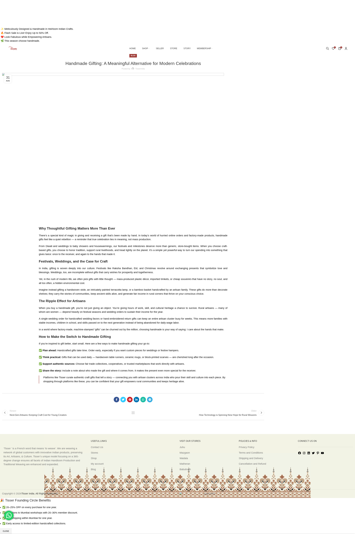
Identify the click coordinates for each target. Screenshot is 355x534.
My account (97, 463)
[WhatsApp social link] (143, 399)
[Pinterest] (318, 452)
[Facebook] (299, 452)
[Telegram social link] (150, 399)
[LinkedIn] (308, 452)
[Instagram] (304, 452)
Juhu (182, 447)
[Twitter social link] (123, 399)
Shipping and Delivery (251, 458)
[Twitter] (313, 452)
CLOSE (6, 531)
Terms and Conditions (251, 452)
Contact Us (97, 447)
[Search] (327, 48)
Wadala (184, 458)
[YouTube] (322, 452)
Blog (93, 469)
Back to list (133, 412)
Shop (94, 458)
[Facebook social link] (116, 399)
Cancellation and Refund (252, 463)
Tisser (62, 377)
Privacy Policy (246, 447)
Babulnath (185, 469)
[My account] (346, 48)
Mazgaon (185, 452)
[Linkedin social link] (136, 399)
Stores (94, 452)
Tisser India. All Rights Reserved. (39, 493)
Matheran (185, 463)
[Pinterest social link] (130, 399)
